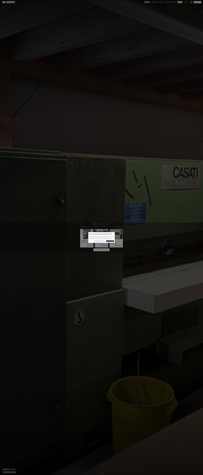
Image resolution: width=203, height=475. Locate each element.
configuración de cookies (99, 241)
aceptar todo (110, 241)
